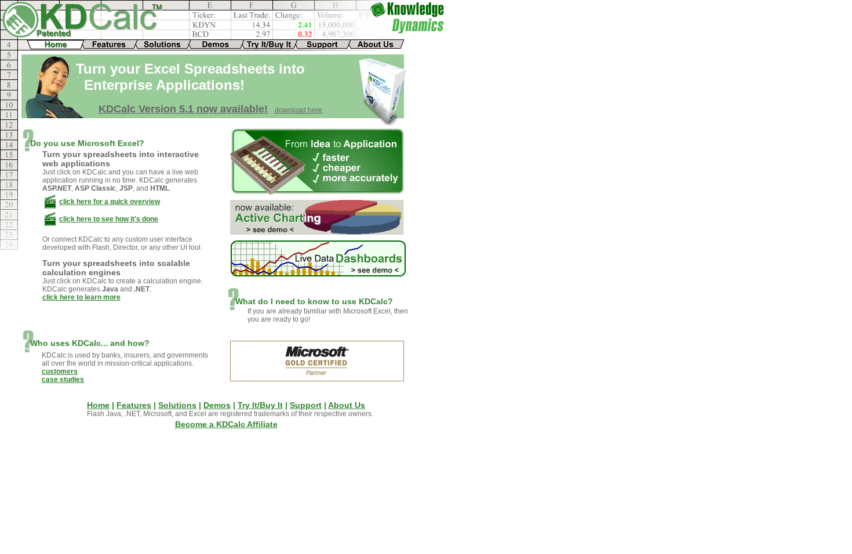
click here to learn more (81, 297)
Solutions (177, 405)
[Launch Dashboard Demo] (318, 274)
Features (133, 405)
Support (306, 405)
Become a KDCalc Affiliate (226, 424)
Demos (217, 405)
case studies (63, 380)
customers (60, 371)
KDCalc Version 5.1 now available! (183, 109)
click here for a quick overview (109, 202)
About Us (346, 405)
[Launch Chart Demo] (317, 231)
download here (298, 110)
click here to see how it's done (108, 219)
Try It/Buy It (260, 405)
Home (98, 405)
